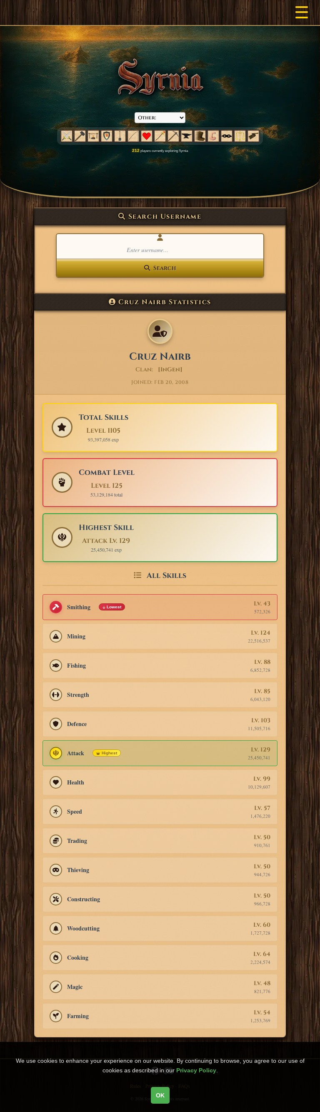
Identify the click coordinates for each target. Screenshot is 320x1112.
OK (160, 1095)
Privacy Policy (196, 1070)
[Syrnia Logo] (160, 77)
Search (164, 268)
